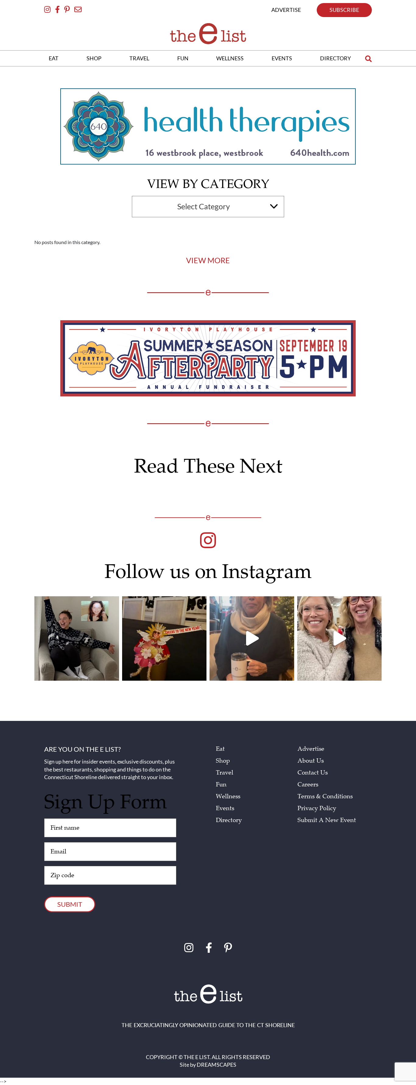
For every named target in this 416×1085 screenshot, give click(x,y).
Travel (224, 772)
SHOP (93, 58)
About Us (311, 760)
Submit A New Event (327, 820)
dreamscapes (216, 1064)
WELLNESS (230, 58)
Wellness (228, 796)
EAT (53, 58)
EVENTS (282, 58)
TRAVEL (139, 58)
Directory (229, 820)
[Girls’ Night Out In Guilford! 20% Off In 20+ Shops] (252, 638)
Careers (308, 784)
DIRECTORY (335, 58)
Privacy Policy (317, 808)
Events (225, 808)
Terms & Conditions (325, 796)
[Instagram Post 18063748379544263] (164, 638)
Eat (220, 749)
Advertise (311, 749)
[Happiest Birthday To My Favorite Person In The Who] (76, 638)
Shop (223, 760)
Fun (221, 784)
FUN (183, 58)
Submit (69, 904)
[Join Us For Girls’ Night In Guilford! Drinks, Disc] (339, 638)
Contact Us (313, 772)
